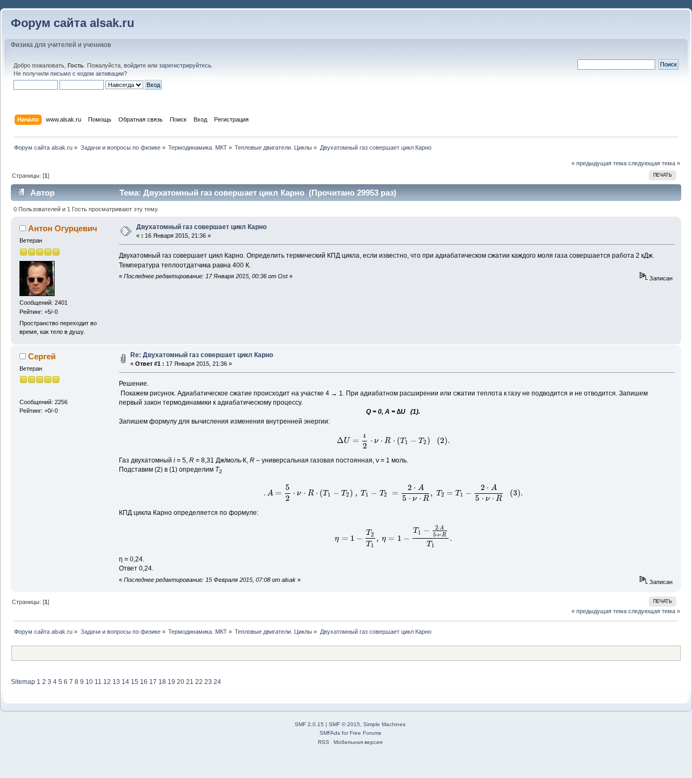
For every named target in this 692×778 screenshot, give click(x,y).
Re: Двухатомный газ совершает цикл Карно (201, 355)
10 (89, 682)
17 (153, 682)
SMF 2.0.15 (309, 724)
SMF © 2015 (344, 724)
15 (134, 682)
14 (125, 682)
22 (199, 682)
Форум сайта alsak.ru (72, 23)
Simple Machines (384, 724)
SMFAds (330, 733)
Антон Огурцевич (62, 228)
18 (162, 682)
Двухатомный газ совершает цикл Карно (201, 227)
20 (180, 682)
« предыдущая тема (599, 163)
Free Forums (365, 733)
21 (190, 682)
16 (144, 682)
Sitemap (23, 682)
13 (116, 682)
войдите (135, 65)
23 (208, 682)
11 (98, 682)
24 (217, 682)
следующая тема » (654, 163)
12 (107, 682)
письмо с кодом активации (87, 73)
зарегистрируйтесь (185, 65)
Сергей (42, 356)
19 (171, 682)
